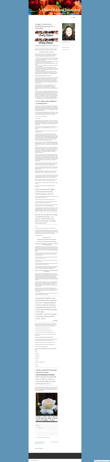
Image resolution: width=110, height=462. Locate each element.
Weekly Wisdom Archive (41, 437)
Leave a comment (47, 437)
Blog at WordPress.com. (35, 460)
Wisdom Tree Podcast (65, 49)
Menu (74, 17)
